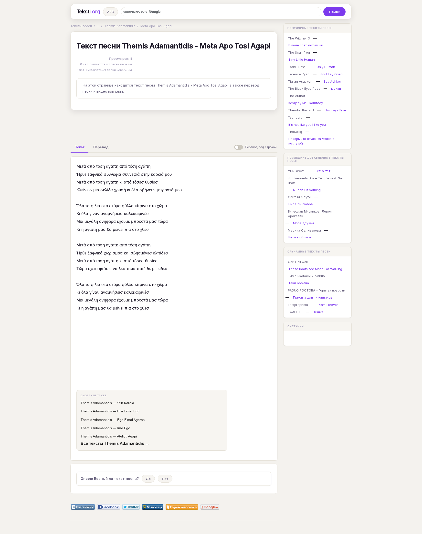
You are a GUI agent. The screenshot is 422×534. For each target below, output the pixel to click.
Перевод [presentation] (100, 147)
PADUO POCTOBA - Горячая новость (316, 290)
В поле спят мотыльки (305, 45)
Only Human (325, 67)
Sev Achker (332, 81)
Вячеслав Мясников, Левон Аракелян (310, 213)
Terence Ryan (298, 74)
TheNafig (295, 132)
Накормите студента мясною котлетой (311, 141)
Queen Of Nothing (307, 190)
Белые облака (299, 237)
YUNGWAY (296, 171)
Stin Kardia (125, 403)
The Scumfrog (299, 52)
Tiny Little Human (301, 59)
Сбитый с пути (299, 197)
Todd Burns (297, 67)
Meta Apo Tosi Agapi (156, 26)
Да (148, 479)
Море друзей (303, 223)
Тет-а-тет (322, 171)
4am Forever (328, 305)
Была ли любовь (301, 204)
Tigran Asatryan (300, 81)
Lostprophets (298, 305)
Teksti (88, 12)
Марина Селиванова (304, 230)
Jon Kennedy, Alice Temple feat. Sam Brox (316, 180)
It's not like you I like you (307, 124)
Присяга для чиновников (312, 297)
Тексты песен (81, 26)
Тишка (318, 312)
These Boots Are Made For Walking (315, 269)
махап (336, 88)
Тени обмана (298, 283)
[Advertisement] (174, 125)
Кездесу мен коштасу (305, 103)
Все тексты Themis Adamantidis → (115, 443)
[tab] (79, 147)
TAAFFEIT (295, 312)
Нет (165, 479)
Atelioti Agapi (127, 436)
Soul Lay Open (331, 74)
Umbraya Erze (335, 110)
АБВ (110, 12)
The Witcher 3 (299, 38)
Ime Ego (123, 428)
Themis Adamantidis (119, 26)
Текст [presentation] (79, 147)
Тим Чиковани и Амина (306, 276)
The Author (296, 96)
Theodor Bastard (301, 110)
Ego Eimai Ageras (131, 420)
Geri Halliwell (298, 262)
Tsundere (295, 117)
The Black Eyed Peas (304, 88)
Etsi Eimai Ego (128, 411)
